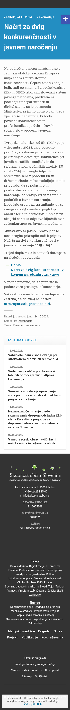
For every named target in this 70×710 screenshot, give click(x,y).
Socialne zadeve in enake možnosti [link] (26, 586)
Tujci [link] (51, 586)
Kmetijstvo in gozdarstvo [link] (30, 574)
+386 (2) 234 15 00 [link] (36, 491)
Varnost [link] (11, 590)
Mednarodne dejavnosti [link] (48, 578)
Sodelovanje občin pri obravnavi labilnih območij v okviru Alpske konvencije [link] (31, 375)
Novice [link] (35, 602)
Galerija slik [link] (53, 607)
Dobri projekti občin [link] (21, 607)
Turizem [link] (60, 586)
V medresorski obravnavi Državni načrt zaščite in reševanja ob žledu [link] (33, 441)
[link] (65, 19)
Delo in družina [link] (19, 566)
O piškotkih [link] (41, 676)
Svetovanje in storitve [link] (18, 619)
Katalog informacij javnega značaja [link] (35, 664)
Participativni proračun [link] (32, 570)
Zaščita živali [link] (55, 590)
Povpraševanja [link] (52, 637)
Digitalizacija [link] (37, 566)
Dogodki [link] (40, 607)
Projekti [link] (54, 611)
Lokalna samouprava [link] (20, 578)
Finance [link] (18, 325)
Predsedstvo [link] (41, 611)
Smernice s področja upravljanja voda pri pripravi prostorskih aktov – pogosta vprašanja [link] (34, 395)
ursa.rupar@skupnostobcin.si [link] (27, 304)
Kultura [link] (50, 574)
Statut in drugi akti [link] (35, 658)
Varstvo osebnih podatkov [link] (26, 670)
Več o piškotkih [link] (33, 704)
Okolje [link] (21, 582)
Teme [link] (35, 562)
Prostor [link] (48, 582)
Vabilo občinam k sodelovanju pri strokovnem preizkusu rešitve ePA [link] (33, 357)
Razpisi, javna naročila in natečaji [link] (35, 615)
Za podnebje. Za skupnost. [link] (48, 619)
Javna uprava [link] (32, 325)
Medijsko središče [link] (22, 611)
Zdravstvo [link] (35, 594)
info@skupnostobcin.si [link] (36, 495)
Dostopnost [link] (52, 670)
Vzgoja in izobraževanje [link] (32, 590)
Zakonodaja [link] (45, 17)
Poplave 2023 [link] (34, 582)
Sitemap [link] (27, 676)
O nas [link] (58, 631)
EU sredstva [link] (53, 566)
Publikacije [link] (30, 637)
